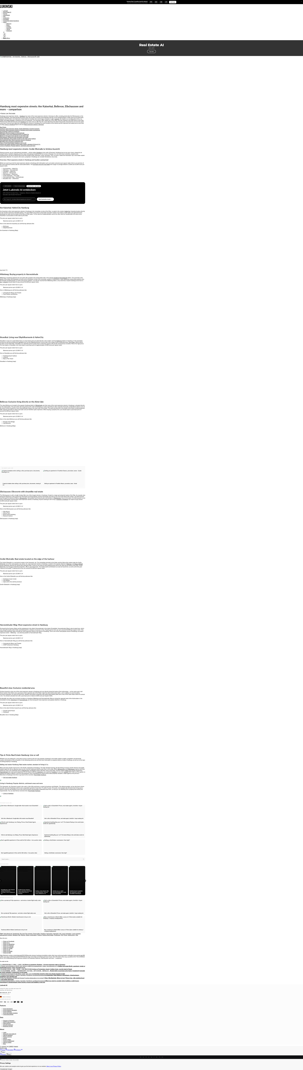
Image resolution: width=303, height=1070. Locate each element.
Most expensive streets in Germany (34, 120)
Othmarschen (23, 494)
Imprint (5, 1034)
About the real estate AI (9, 1029)
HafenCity (67, 207)
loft (60, 929)
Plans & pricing (7, 1032)
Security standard (8, 1020)
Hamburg (22, 112)
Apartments (16, 929)
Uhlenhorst (14, 695)
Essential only (4, 1065)
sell (52, 115)
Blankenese (57, 494)
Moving (23, 931)
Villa (76, 931)
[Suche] (4, 32)
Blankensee (25, 766)
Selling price (71, 931)
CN (162, 1053)
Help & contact (7, 1038)
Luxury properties (66, 929)
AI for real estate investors (10, 1009)
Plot (62, 931)
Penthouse (57, 931)
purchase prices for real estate (41, 160)
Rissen (34, 766)
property (57, 115)
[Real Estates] (6, 4)
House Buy (49, 929)
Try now (151, 47)
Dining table (36, 929)
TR (159, 1053)
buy (43, 115)
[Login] (4, 30)
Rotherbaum (71, 765)
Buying (3, 109)
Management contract (6, 931)
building (54, 768)
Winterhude (39, 401)
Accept (10, 1065)
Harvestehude (23, 695)
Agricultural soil (8, 929)
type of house (10, 116)
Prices (65, 931)
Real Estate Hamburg (40, 770)
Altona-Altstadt (78, 560)
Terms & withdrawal (8, 1037)
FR (146, 1053)
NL (151, 1053)
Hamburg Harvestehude (60, 273)
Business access (8, 1022)
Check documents (8, 1010)
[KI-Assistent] (4, 28)
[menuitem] (44, 7)
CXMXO (11, 1042)
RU (156, 1053)
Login (4, 1028)
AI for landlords (7, 1007)
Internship (56, 929)
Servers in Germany (8, 1016)
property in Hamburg (62, 495)
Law (7, 109)
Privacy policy (7, 1035)
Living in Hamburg (8, 789)
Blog (4, 1039)
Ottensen (69, 560)
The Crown (72, 338)
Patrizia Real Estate (47, 931)
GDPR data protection (9, 1018)
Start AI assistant (7, 1031)
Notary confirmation (31, 931)
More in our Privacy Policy (53, 1062)
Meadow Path (16, 931)
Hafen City (68, 766)
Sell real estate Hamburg (10, 773)
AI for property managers (10, 1006)
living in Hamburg (10, 120)
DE (140, 1053)
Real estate (12, 109)
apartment (40, 768)
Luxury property (76, 929)
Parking (39, 931)
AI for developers (8, 1004)
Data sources (7, 1019)
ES (148, 1053)
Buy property (28, 929)
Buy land (22, 929)
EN (143, 1053)
